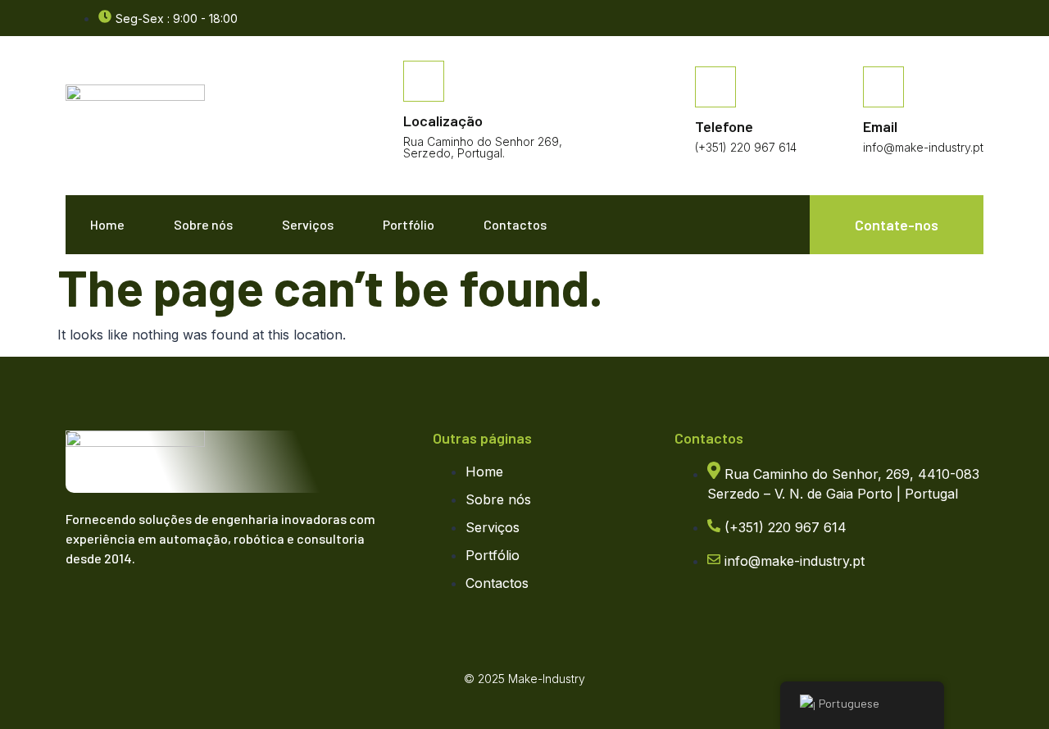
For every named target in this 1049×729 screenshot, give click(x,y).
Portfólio (408, 224)
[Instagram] (151, 607)
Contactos (515, 224)
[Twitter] (119, 607)
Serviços (308, 224)
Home (107, 224)
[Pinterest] (184, 607)
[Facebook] (975, 19)
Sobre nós (203, 224)
